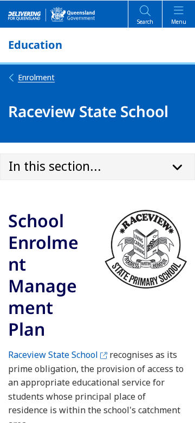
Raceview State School (57, 355)
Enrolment (36, 77)
